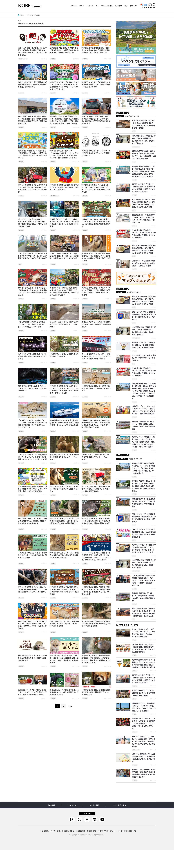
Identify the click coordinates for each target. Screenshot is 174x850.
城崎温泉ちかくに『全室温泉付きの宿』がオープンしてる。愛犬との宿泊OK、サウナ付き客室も (143, 502)
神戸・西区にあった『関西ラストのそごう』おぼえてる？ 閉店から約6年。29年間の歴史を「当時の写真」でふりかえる (143, 612)
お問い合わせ (69, 831)
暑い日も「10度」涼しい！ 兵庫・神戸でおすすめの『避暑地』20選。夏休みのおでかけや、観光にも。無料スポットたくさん (144, 486)
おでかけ (118, 5)
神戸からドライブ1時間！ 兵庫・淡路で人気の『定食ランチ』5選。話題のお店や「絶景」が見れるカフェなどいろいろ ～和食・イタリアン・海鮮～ (144, 171)
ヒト (97, 5)
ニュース (90, 5)
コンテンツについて (128, 831)
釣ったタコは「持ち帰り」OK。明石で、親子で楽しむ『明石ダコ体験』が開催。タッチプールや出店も (144, 234)
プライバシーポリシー (108, 831)
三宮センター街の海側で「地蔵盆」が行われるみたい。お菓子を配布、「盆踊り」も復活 (143, 263)
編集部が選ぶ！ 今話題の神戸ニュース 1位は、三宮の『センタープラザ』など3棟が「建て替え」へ (143, 218)
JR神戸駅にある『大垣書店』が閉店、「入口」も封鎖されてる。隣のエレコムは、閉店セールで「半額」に (144, 139)
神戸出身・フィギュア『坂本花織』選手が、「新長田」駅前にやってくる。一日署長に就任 (143, 345)
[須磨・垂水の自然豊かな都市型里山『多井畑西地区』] (136, 54)
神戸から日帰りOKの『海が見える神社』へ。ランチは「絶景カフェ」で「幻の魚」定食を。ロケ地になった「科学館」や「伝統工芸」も (143, 468)
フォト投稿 (72, 805)
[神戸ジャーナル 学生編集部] (136, 108)
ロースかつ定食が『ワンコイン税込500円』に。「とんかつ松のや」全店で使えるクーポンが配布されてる (144, 533)
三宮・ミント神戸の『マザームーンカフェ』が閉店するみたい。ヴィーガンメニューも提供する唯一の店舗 (143, 124)
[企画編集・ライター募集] (136, 81)
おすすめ (133, 5)
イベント (73, 5)
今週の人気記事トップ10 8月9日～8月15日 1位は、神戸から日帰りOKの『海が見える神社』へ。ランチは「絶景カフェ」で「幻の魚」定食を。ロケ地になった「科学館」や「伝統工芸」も (144, 391)
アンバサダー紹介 (119, 805)
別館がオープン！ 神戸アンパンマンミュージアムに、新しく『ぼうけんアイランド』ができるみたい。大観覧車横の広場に (143, 410)
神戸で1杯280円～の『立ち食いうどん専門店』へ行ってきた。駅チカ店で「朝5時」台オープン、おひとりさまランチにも (144, 249)
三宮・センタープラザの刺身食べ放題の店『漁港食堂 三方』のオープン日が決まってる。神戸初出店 (144, 315)
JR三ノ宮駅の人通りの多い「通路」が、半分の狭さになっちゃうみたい (144, 357)
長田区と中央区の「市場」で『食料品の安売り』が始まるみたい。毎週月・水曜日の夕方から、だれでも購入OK (143, 188)
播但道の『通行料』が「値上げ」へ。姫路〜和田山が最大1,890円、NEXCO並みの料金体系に (143, 425)
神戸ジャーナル (86, 835)
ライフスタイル (107, 5)
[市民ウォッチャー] (136, 95)
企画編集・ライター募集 (51, 831)
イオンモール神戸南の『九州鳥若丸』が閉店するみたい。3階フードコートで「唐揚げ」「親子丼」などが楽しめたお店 (143, 203)
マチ (126, 5)
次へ (70, 706)
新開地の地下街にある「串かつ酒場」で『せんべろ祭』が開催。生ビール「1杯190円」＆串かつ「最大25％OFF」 (144, 155)
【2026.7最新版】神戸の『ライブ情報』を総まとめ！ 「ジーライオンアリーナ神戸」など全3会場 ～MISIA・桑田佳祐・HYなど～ (144, 580)
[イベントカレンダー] (136, 68)
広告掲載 (81, 831)
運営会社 (92, 831)
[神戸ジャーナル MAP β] (136, 284)
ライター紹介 (94, 805)
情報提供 (51, 805)
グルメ (81, 5)
